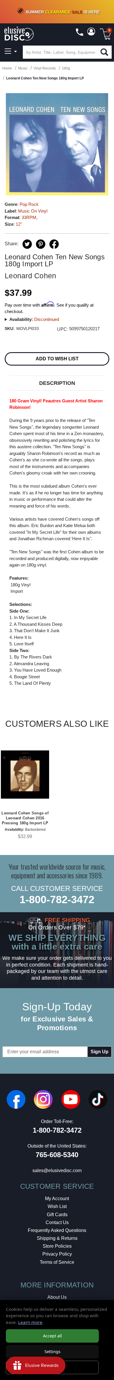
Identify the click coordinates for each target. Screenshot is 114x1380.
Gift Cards (57, 1214)
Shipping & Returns (57, 1238)
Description (57, 383)
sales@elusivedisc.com (57, 1170)
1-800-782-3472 (57, 899)
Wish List (57, 1206)
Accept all (52, 1336)
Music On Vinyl (32, 210)
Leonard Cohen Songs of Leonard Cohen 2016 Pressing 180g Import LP (25, 818)
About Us (57, 1297)
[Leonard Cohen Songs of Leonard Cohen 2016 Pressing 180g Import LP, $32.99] (25, 774)
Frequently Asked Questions (57, 1230)
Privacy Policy (57, 1254)
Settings (52, 1351)
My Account (57, 1198)
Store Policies (57, 1246)
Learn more (30, 1322)
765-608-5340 (57, 1155)
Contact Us (57, 1222)
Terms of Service (57, 1262)
